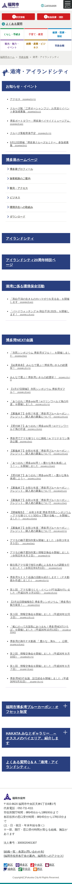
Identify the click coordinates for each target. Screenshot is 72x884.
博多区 (23, 864)
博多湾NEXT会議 (19, 340)
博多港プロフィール (21, 169)
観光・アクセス (19, 188)
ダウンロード (17, 216)
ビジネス (15, 197)
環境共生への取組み (21, 207)
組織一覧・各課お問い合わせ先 (23, 851)
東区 (10, 864)
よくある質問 (14, 23)
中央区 (38, 864)
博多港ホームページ (21, 160)
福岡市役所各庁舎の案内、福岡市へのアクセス (33, 855)
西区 (39, 868)
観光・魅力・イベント (12, 45)
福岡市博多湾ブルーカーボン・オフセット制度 (32, 709)
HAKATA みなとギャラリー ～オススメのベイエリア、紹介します (32, 738)
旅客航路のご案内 (20, 178)
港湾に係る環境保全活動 (25, 286)
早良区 (26, 868)
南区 (51, 864)
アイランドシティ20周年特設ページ (31, 262)
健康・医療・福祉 (59, 34)
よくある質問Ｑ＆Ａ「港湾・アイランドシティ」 (32, 764)
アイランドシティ (20, 238)
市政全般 (59, 45)
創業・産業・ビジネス (35, 45)
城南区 (11, 868)
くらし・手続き (12, 34)
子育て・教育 (36, 34)
